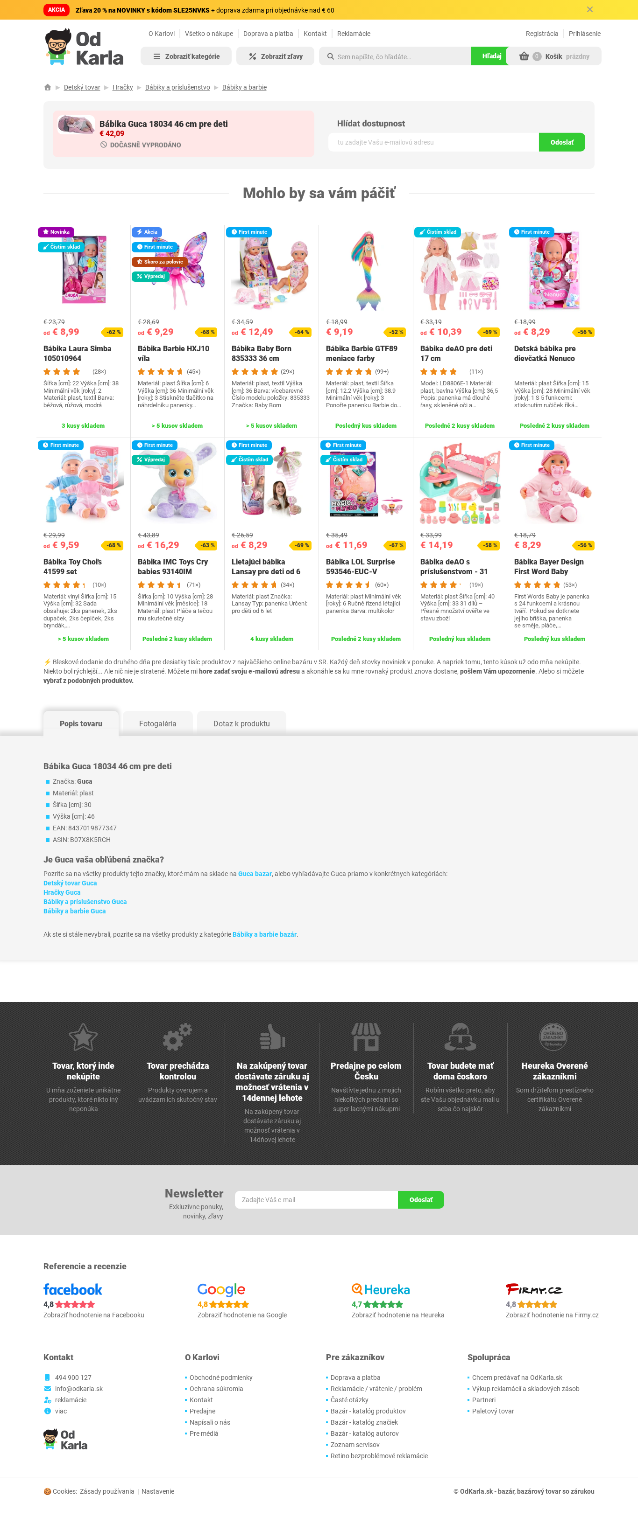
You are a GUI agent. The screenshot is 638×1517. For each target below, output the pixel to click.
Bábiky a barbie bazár (265, 934)
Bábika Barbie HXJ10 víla (173, 353)
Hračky (123, 87)
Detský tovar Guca (70, 883)
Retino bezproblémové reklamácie (379, 1456)
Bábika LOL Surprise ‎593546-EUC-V (360, 566)
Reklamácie (353, 33)
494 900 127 (73, 1377)
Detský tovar (82, 87)
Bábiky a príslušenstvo (177, 87)
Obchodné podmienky (221, 1377)
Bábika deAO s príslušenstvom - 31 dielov (454, 571)
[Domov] (47, 87)
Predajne (202, 1411)
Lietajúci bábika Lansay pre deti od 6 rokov (266, 571)
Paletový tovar (493, 1411)
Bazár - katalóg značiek (364, 1422)
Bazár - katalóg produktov (368, 1411)
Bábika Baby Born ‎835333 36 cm (261, 353)
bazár (506, 1491)
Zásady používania (107, 1491)
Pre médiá (204, 1433)
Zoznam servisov (355, 1444)
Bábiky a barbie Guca (74, 911)
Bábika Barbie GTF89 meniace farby (361, 353)
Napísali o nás (210, 1422)
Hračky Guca (62, 892)
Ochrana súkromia (216, 1388)
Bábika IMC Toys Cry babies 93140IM (173, 566)
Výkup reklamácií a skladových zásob (526, 1388)
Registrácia (542, 33)
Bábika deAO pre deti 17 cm (456, 353)
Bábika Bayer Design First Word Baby (549, 566)
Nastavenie (158, 1491)
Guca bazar (255, 873)
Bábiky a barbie (244, 87)
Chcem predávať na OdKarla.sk (517, 1377)
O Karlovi (162, 33)
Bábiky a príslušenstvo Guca (85, 901)
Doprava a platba (268, 33)
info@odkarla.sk (79, 1388)
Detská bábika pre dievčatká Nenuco (545, 353)
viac (61, 1411)
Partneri (484, 1400)
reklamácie (70, 1400)
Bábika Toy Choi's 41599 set (72, 566)
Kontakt (315, 33)
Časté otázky (350, 1400)
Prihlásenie (585, 33)
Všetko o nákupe (209, 33)
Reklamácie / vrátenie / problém (376, 1388)
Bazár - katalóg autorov (365, 1433)
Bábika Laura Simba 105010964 (77, 353)
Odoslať (562, 142)
